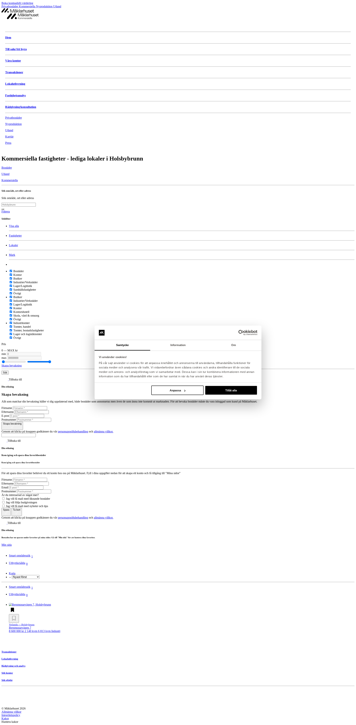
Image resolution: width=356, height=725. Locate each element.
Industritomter (21, 323)
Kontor (17, 274)
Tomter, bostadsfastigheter (28, 330)
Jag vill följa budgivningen (21, 502)
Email (4, 487)
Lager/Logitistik (22, 286)
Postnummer (8, 419)
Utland (57, 6)
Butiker (17, 278)
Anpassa (175, 390)
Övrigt (17, 293)
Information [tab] (178, 344)
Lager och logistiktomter (27, 334)
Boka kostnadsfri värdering (17, 3)
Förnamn (6, 408)
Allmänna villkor (11, 711)
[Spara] (14, 618)
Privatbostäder (10, 6)
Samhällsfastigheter (24, 289)
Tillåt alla (231, 390)
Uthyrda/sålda (18, 563)
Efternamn (7, 411)
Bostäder (18, 271)
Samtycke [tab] (122, 344)
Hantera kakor (9, 721)
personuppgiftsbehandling (73, 431)
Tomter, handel (22, 326)
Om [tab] (233, 344)
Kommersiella (27, 6)
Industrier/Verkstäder (25, 282)
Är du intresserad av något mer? (20, 495)
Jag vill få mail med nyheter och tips (26, 506)
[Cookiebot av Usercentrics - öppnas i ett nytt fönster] (241, 332)
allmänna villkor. (103, 431)
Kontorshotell (21, 311)
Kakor (5, 718)
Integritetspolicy (10, 715)
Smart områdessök (21, 556)
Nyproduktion (44, 6)
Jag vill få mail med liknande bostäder (27, 498)
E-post (5, 415)
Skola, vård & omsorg (26, 315)
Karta (12, 573)
